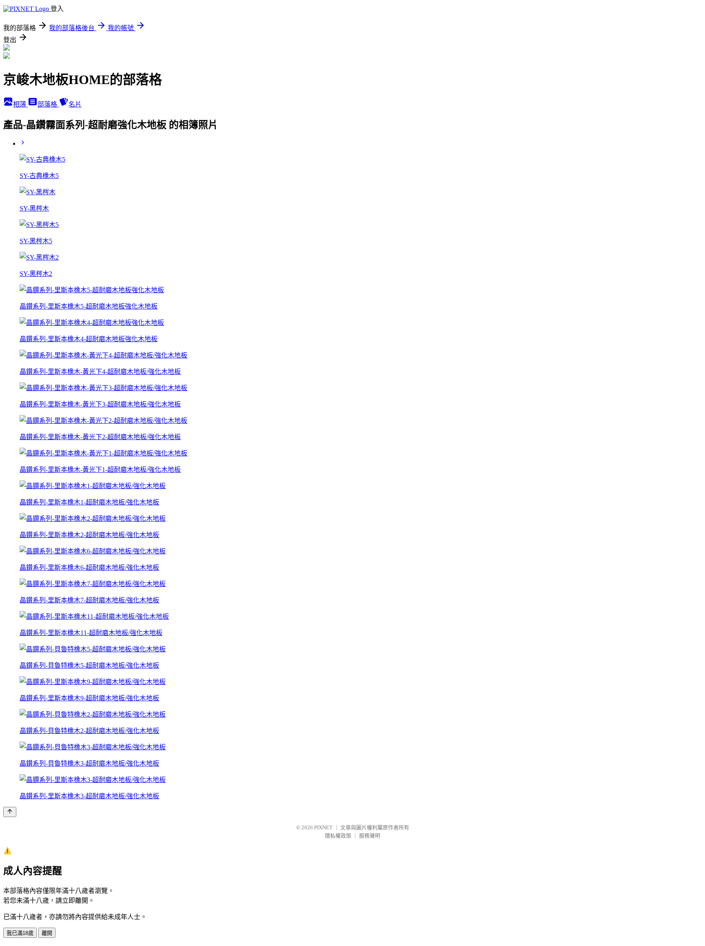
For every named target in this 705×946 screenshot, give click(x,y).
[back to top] (9, 812)
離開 (47, 933)
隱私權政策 (338, 836)
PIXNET (323, 827)
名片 (75, 104)
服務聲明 (369, 836)
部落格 (48, 104)
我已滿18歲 (20, 933)
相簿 (20, 104)
